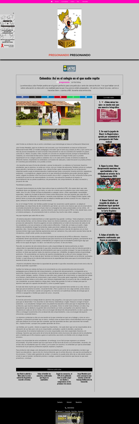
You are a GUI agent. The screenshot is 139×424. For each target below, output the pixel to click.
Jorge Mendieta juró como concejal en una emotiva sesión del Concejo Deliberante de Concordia (84, 378)
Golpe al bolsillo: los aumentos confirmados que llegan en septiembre (44, 377)
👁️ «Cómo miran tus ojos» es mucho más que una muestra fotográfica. (108, 104)
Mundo (57, 1)
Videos (72, 1)
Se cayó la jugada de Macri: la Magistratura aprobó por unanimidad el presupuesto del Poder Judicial (108, 136)
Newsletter (85, 1)
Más (78, 1)
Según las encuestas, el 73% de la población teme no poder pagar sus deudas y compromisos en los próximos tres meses (64, 379)
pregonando (64, 82)
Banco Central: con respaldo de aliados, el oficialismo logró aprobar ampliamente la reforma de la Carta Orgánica (108, 205)
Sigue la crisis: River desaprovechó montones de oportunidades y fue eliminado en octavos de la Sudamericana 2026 (108, 171)
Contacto (59, 402)
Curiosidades (64, 1)
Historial (69, 402)
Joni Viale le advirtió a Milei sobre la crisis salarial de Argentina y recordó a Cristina (24, 377)
